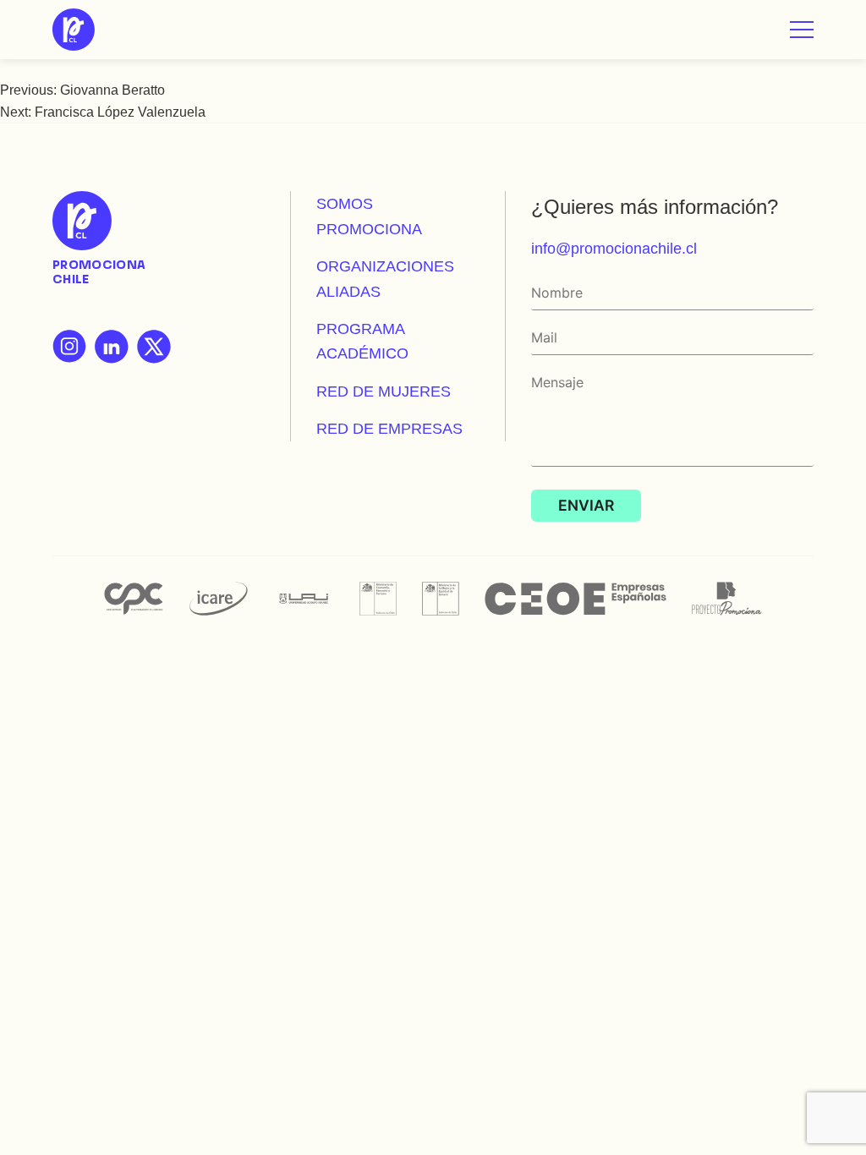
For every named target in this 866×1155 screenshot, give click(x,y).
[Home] (73, 29)
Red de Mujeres (383, 391)
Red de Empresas (389, 428)
